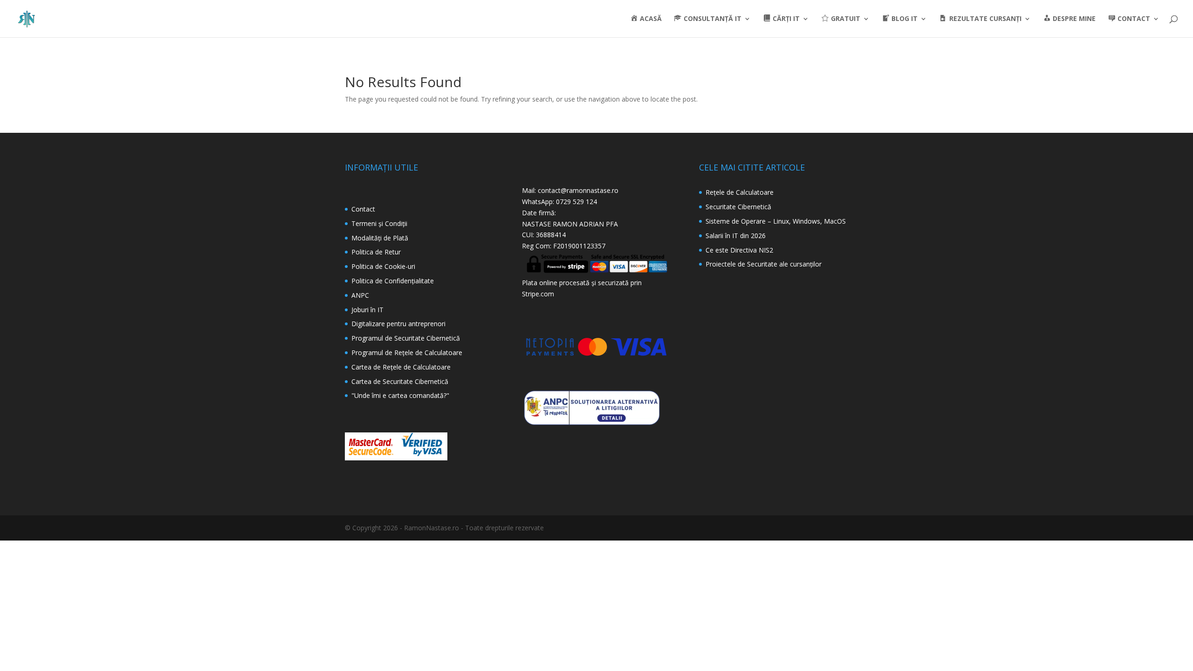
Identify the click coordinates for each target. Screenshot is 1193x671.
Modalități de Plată (379, 237)
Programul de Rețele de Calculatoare (406, 352)
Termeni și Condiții (379, 223)
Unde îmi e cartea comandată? (400, 395)
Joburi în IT (367, 309)
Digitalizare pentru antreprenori (398, 323)
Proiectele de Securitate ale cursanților (764, 264)
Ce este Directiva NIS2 (739, 250)
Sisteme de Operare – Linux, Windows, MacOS (776, 221)
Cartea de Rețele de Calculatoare (401, 367)
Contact (363, 209)
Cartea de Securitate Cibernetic (398, 381)
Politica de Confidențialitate (392, 280)
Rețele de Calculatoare (740, 192)
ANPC (360, 295)
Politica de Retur (376, 251)
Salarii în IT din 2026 (736, 235)
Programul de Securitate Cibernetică (405, 338)
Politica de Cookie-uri (383, 266)
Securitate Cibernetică (738, 206)
